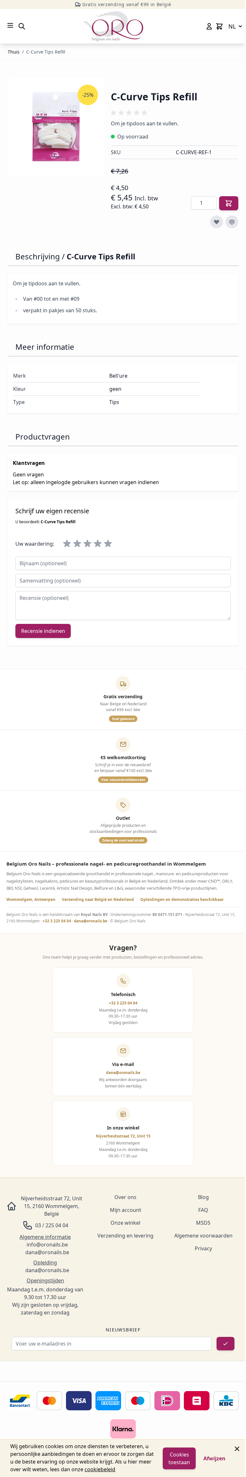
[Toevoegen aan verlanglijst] (216, 221)
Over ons (125, 1197)
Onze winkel (125, 1222)
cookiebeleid (100, 1469)
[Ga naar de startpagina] (113, 26)
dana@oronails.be (90, 921)
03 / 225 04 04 (51, 1225)
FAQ (203, 1209)
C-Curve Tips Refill (45, 52)
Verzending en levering (125, 1235)
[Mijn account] (209, 26)
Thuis (14, 52)
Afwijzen (214, 1458)
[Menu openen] (10, 25)
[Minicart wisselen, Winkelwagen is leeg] (219, 26)
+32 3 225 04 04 (57, 921)
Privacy (203, 1248)
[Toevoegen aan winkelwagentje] (228, 203)
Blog (203, 1197)
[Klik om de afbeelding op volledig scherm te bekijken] (56, 126)
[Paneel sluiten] (237, 1449)
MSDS (203, 1222)
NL (232, 26)
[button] (130, 113)
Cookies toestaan (179, 1458)
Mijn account (125, 1209)
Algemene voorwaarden (203, 1235)
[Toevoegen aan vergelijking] (232, 221)
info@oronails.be (47, 1244)
